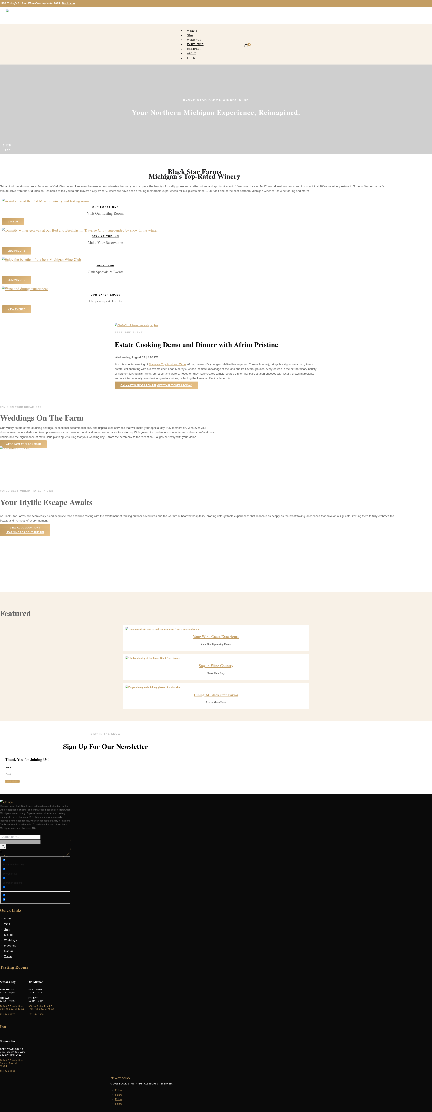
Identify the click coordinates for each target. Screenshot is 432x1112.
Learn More (16, 250)
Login (191, 58)
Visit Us (13, 221)
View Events (16, 309)
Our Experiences (105, 294)
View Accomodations (25, 527)
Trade (8, 956)
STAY (6, 150)
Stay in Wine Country (216, 665)
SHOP (7, 145)
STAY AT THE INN (105, 236)
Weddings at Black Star (23, 444)
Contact (9, 951)
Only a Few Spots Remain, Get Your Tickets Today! (156, 385)
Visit (7, 924)
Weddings (194, 39)
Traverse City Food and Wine (167, 364)
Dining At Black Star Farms (216, 695)
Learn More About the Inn (25, 532)
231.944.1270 (7, 1014)
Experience (195, 44)
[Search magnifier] (3, 846)
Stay (190, 35)
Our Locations (105, 207)
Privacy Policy (120, 1078)
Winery (192, 30)
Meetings (193, 48)
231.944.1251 (7, 1071)
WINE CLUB (105, 265)
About (191, 53)
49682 (3, 1066)
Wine (7, 918)
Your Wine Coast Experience (216, 636)
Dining (8, 934)
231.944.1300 (36, 1014)
